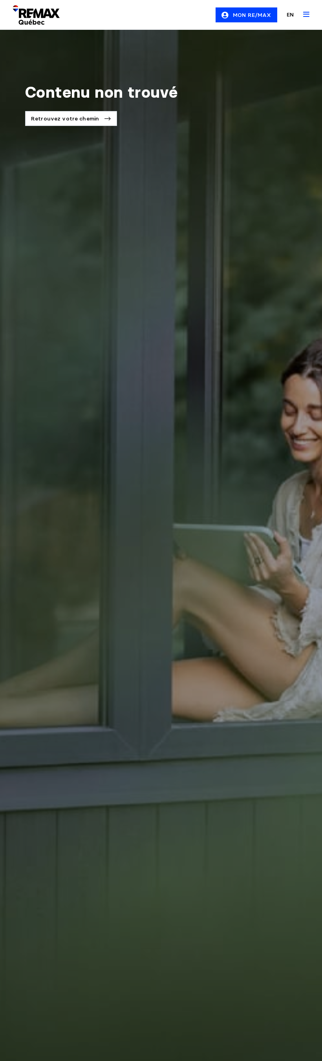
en (290, 14)
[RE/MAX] (31, 15)
